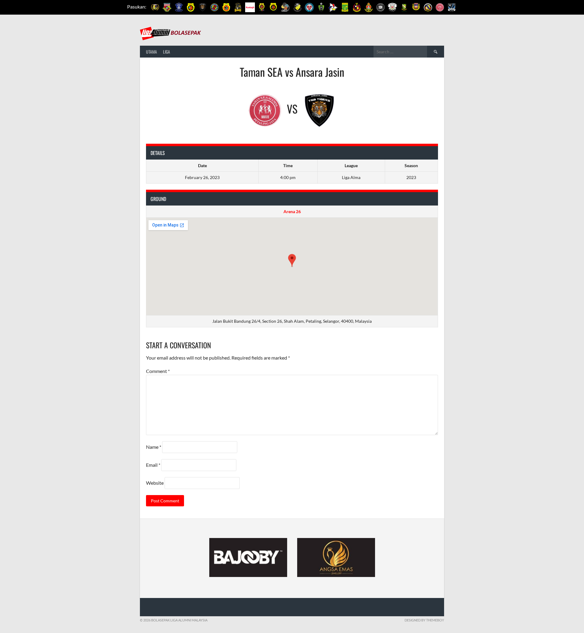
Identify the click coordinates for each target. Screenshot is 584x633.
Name (153, 447)
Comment (158, 371)
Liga (166, 51)
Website (155, 483)
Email (153, 465)
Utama (151, 51)
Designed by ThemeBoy (424, 620)
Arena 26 (292, 211)
